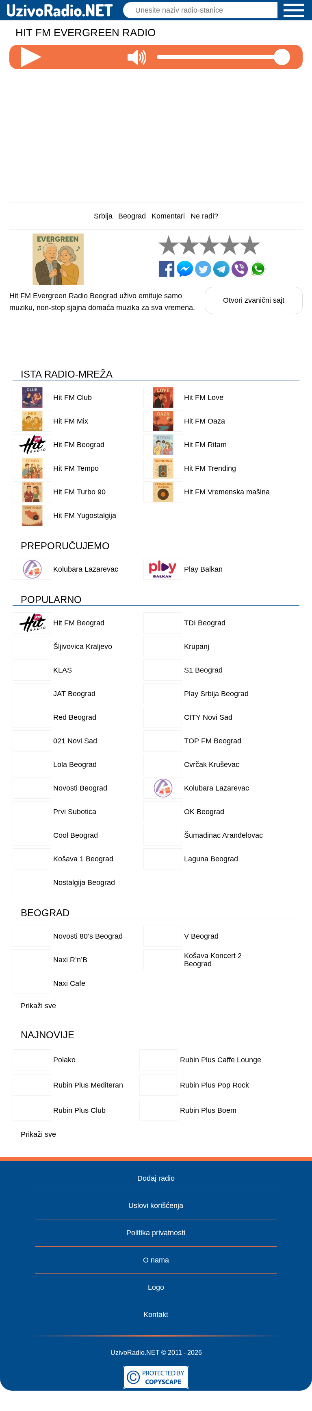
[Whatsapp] (258, 269)
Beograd (132, 216)
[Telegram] (221, 269)
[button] (294, 10)
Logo (156, 1287)
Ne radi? (204, 216)
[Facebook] (166, 269)
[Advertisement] (156, 133)
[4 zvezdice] (229, 245)
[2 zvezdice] (189, 245)
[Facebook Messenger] (185, 269)
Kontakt (155, 1315)
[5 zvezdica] (250, 245)
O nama (156, 1260)
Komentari (168, 216)
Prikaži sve (38, 1006)
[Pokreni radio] (31, 57)
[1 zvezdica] (168, 245)
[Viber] (240, 269)
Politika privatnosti (155, 1233)
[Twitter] (203, 269)
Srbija (103, 216)
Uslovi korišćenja (155, 1205)
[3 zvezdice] (209, 245)
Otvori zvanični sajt (253, 300)
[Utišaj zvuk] (137, 57)
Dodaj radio (156, 1178)
